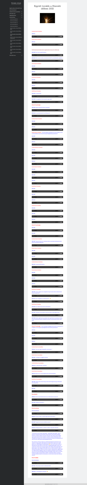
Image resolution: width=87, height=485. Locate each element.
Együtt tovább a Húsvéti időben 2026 (15, 53)
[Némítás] (58, 36)
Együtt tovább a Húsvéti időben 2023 (15, 44)
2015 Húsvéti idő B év (14, 20)
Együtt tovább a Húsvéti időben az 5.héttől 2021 (16, 38)
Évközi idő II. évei (13, 55)
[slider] (61, 36)
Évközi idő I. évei (12, 13)
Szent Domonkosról (13, 9)
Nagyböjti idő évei (13, 15)
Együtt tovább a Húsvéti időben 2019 (15, 29)
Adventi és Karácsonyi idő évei (15, 11)
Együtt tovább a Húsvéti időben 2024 (15, 47)
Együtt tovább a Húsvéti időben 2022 (15, 41)
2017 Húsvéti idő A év (14, 24)
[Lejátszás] (33, 36)
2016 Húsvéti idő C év (14, 22)
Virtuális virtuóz (16, 3)
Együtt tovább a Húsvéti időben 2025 (15, 50)
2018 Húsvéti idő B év (14, 26)
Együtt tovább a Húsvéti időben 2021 (15, 35)
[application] (47, 37)
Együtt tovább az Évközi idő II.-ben (16, 8)
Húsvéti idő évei (12, 17)
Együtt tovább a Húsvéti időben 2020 (15, 32)
